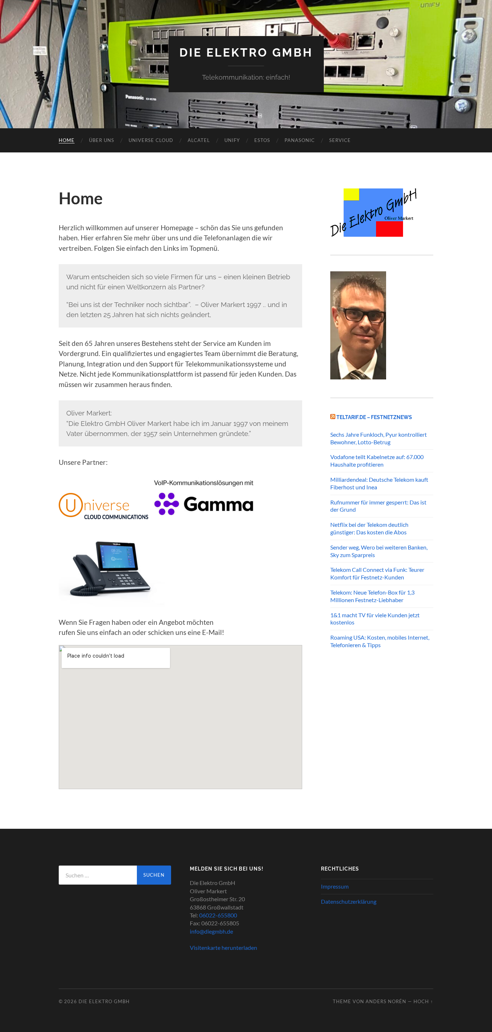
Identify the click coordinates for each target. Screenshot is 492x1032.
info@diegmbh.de (211, 931)
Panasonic (300, 140)
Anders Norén (386, 1001)
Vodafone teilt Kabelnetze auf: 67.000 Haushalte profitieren (377, 460)
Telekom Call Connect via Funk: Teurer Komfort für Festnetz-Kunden (377, 573)
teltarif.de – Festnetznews (374, 417)
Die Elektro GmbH (246, 52)
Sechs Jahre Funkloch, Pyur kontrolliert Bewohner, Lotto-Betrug (378, 438)
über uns (101, 140)
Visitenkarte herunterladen (223, 947)
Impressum (335, 886)
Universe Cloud (151, 140)
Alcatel (199, 140)
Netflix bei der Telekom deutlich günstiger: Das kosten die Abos (369, 528)
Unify (232, 140)
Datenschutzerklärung (348, 901)
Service (340, 140)
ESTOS (262, 140)
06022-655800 (218, 915)
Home (67, 140)
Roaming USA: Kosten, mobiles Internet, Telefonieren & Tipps (379, 641)
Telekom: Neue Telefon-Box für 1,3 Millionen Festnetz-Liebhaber (372, 596)
